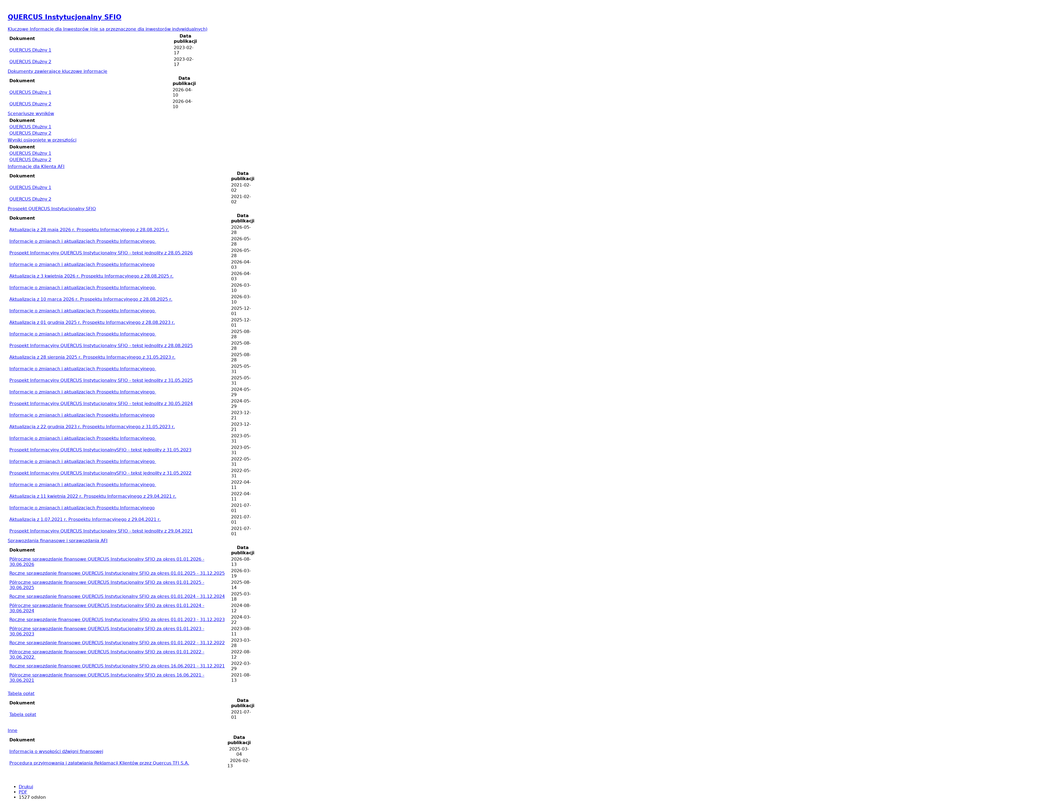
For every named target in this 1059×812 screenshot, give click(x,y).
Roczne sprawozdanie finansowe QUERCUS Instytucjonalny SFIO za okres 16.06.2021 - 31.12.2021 (117, 666)
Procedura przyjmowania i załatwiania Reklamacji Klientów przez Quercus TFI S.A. (99, 763)
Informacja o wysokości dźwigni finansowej (56, 751)
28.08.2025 (101, 345)
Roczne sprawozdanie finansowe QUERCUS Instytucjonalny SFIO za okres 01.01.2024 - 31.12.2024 (117, 596)
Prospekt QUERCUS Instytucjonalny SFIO (52, 208)
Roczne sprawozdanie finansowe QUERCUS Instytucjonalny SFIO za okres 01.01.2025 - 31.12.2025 (117, 573)
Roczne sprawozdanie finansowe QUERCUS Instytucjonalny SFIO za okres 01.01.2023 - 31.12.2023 (117, 619)
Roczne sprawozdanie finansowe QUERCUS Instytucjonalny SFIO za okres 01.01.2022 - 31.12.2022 (117, 642)
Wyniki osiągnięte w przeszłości (42, 140)
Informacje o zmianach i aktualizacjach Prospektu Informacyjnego (82, 241)
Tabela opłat (21, 693)
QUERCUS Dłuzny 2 (30, 104)
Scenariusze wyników (31, 113)
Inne (12, 730)
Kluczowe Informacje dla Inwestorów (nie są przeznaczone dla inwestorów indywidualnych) (107, 29)
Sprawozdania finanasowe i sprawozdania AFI (58, 540)
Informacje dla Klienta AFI (36, 166)
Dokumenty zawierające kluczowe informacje (57, 71)
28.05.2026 (101, 252)
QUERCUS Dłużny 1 (30, 50)
